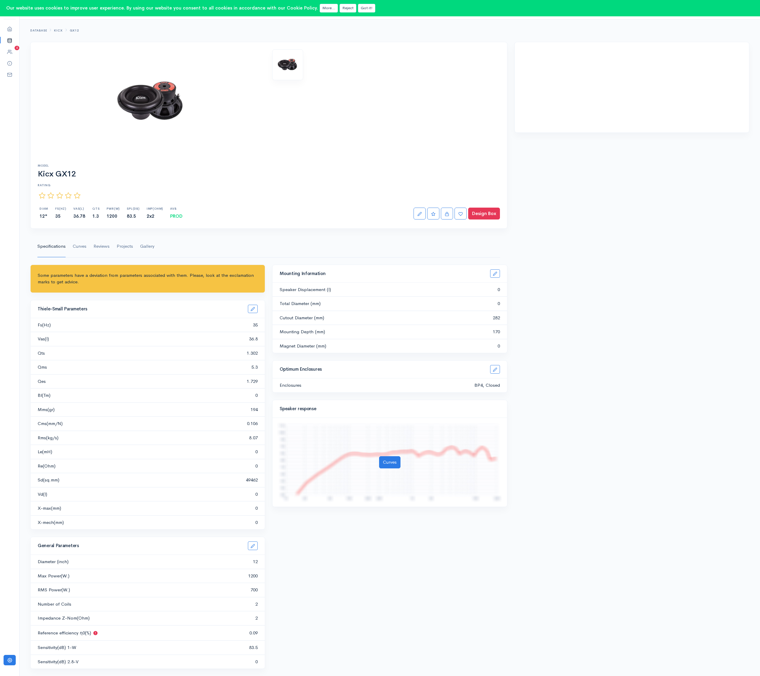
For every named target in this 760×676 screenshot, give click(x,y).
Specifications (51, 246)
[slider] (60, 195)
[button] (9, 40)
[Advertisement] (631, 87)
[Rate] (433, 214)
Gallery (147, 246)
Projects (125, 246)
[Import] (447, 214)
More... (328, 7)
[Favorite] (461, 214)
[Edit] (420, 214)
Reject (348, 7)
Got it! (367, 7)
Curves (79, 246)
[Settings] (10, 660)
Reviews (102, 246)
